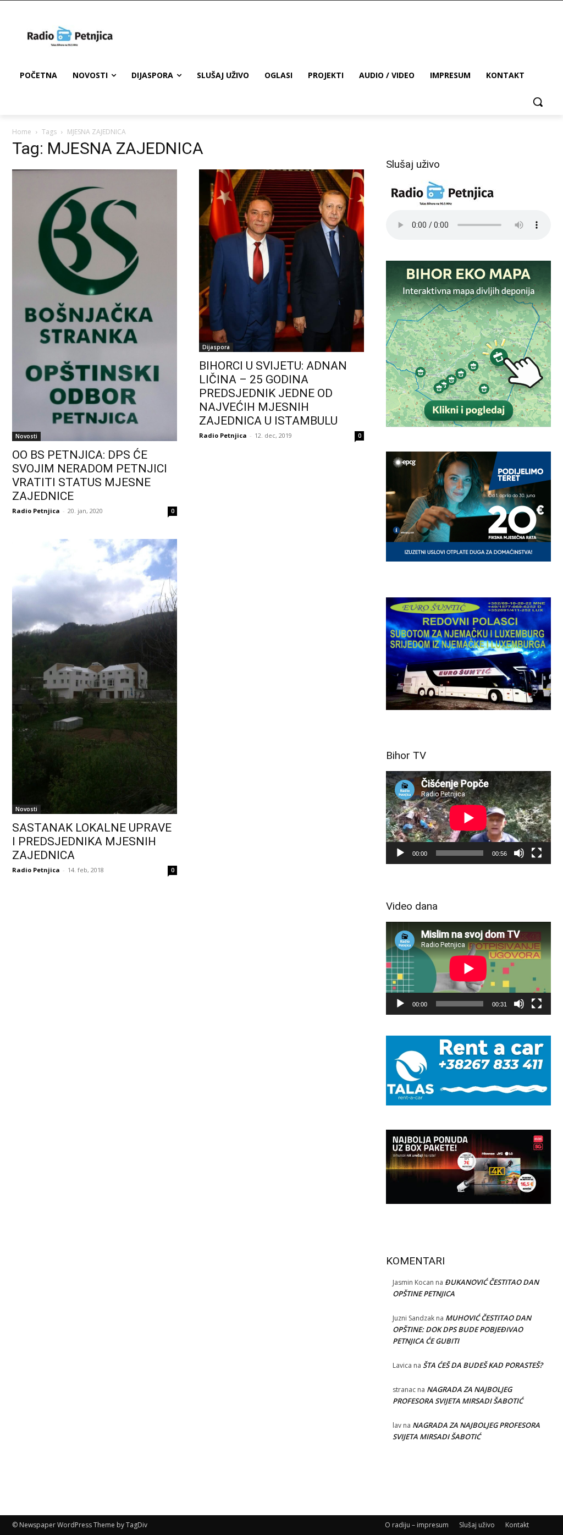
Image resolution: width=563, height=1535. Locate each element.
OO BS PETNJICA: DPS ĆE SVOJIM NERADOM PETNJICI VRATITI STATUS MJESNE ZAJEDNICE (89, 475)
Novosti (26, 436)
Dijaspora (216, 347)
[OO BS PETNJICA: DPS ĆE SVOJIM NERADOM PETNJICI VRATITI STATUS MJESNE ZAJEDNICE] (94, 305)
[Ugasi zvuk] (519, 853)
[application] (468, 817)
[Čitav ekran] (536, 853)
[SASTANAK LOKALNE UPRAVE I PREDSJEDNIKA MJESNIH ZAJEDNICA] (94, 676)
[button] (538, 102)
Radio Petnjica (36, 511)
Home (21, 131)
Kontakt (517, 1525)
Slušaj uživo (477, 1525)
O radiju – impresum (417, 1525)
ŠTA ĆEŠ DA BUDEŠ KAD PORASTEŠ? (483, 1365)
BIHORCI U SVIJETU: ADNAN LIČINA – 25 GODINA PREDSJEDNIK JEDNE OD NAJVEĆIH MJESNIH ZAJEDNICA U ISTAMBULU (273, 393)
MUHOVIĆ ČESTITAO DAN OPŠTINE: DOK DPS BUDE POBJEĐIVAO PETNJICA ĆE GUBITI (462, 1329)
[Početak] (400, 853)
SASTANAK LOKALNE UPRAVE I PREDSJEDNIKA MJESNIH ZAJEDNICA (92, 841)
